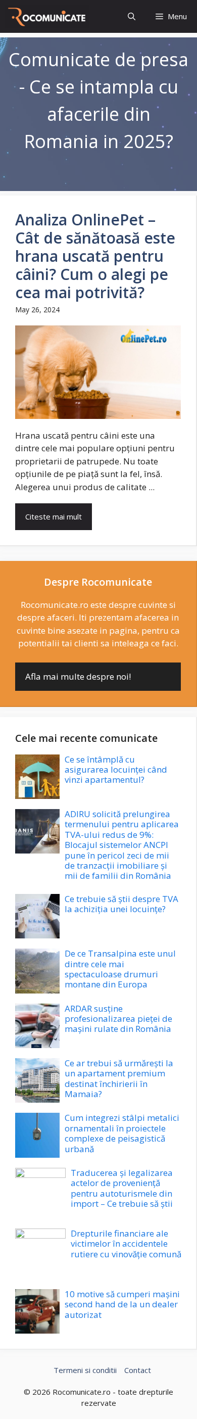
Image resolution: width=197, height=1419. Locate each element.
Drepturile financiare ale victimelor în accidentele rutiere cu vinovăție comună (126, 1243)
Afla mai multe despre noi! (78, 676)
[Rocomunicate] (47, 16)
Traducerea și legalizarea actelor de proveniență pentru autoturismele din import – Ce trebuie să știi (122, 1188)
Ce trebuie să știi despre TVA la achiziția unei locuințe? (121, 904)
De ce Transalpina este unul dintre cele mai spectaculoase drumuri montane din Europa (120, 969)
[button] (131, 16)
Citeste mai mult (53, 516)
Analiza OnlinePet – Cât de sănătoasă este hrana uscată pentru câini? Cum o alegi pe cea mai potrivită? (95, 256)
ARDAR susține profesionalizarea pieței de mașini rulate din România (118, 1019)
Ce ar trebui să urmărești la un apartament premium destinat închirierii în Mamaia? (119, 1078)
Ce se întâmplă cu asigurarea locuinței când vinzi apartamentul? (116, 769)
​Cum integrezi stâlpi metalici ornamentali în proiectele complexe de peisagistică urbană (122, 1133)
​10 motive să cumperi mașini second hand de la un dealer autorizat (122, 1304)
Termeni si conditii (85, 1370)
